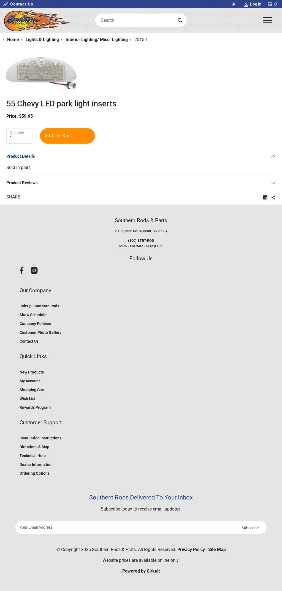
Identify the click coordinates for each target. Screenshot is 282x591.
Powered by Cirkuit (141, 571)
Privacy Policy (191, 549)
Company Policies (35, 323)
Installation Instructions (40, 438)
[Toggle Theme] (235, 4)
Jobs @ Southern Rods (39, 306)
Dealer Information (36, 464)
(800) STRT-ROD (141, 240)
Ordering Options (35, 473)
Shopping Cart (32, 390)
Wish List (28, 398)
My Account (30, 381)
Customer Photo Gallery (40, 332)
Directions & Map (34, 447)
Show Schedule (33, 315)
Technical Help (33, 455)
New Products (32, 372)
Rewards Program (35, 407)
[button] (18, 4)
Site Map (217, 549)
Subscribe (250, 528)
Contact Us (29, 341)
